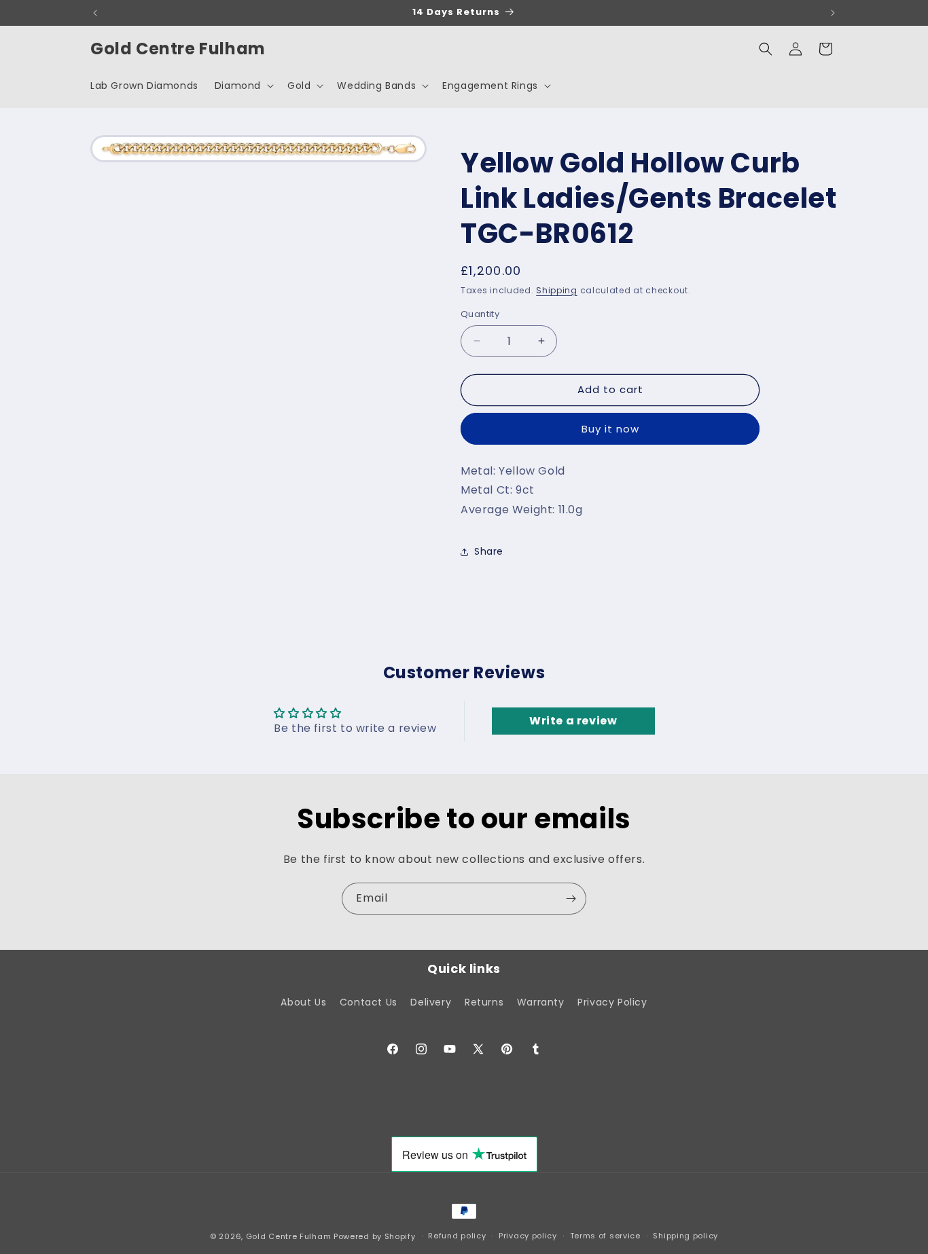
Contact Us (368, 1002)
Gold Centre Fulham (289, 1236)
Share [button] (488, 551)
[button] (243, 85)
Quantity (480, 314)
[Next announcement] (833, 13)
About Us (303, 1002)
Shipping (556, 290)
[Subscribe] (571, 899)
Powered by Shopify (375, 1236)
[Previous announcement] (95, 13)
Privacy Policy (612, 1002)
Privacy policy (528, 1235)
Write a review (573, 721)
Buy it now (610, 429)
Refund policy (457, 1235)
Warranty (541, 1002)
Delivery (430, 1002)
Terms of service (605, 1235)
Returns (484, 1002)
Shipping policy (685, 1235)
